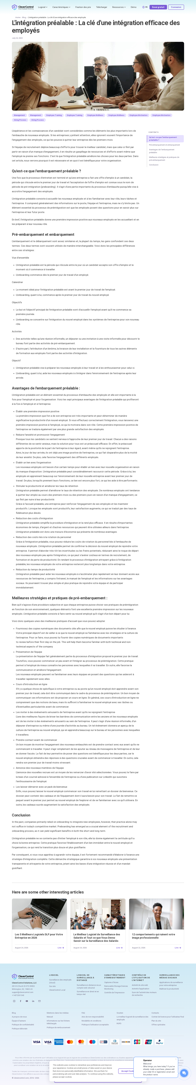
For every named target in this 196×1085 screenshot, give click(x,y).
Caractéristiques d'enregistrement (114, 976)
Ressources (118, 7)
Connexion (176, 7)
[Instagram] (14, 1001)
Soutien (120, 1013)
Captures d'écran (111, 982)
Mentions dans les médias (58, 1013)
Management (19, 115)
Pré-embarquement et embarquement (164, 145)
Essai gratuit (158, 7)
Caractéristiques (60, 7)
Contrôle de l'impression (114, 992)
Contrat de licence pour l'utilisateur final (168, 1017)
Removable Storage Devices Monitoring (116, 987)
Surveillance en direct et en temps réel (88, 992)
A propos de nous (19, 1017)
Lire (59, 948)
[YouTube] (27, 1001)
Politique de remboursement (58, 1027)
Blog (24, 17)
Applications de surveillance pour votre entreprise (171, 983)
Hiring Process (20, 120)
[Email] (39, 1001)
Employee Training (54, 115)
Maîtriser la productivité (169, 989)
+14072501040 (18, 995)
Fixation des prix (83, 7)
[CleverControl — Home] (22, 7)
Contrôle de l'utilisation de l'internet (141, 977)
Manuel (50, 1017)
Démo (133, 7)
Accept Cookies (129, 1071)
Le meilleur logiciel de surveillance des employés (132, 1018)
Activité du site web (140, 985)
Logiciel (41, 7)
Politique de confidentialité (23, 1025)
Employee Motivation (138, 115)
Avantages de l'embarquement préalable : (161, 151)
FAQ (83, 1013)
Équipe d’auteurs (19, 1021)
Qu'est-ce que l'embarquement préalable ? (163, 138)
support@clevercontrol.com (22, 992)
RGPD (119, 1023)
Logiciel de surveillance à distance (85, 977)
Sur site (52, 986)
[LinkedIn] (33, 1001)
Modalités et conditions (91, 1021)
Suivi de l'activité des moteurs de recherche (144, 993)
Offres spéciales (158, 1025)
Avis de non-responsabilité (93, 1017)
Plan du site (156, 1021)
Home (17, 17)
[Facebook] (20, 1001)
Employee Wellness (95, 115)
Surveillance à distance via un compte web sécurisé (89, 986)
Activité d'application (140, 989)
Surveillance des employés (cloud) (60, 981)
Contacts (155, 1013)
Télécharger (101, 7)
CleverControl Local (57, 990)
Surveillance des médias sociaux (169, 976)
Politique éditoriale (19, 1029)
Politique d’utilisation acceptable (95, 1025)
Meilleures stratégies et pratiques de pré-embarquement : (164, 158)
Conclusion (153, 165)
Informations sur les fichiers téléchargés (58, 1022)
